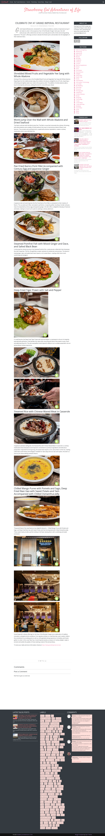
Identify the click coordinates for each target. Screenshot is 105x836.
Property (52, 810)
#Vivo (61, 726)
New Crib (50, 799)
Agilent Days (50, 729)
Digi (58, 747)
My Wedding (79, 85)
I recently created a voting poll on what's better (81, 758)
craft (41, 747)
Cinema (48, 744)
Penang (53, 804)
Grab (48, 763)
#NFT (53, 718)
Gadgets (78, 73)
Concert (78, 63)
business (55, 736)
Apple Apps (48, 731)
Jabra (41, 783)
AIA (55, 729)
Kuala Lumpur (49, 786)
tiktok (63, 820)
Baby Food (50, 734)
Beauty (78, 56)
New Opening (57, 799)
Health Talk (79, 77)
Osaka (42, 804)
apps (53, 731)
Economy (49, 750)
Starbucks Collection (45, 817)
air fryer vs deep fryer (76, 761)
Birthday (78, 58)
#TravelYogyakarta (54, 726)
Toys (50, 823)
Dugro (42, 750)
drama (61, 747)
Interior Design (50, 778)
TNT (41, 823)
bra (51, 736)
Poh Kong (55, 807)
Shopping (78, 97)
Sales (61, 812)
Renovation (53, 812)
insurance (42, 778)
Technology (79, 99)
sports (62, 815)
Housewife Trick (56, 770)
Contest (62, 744)
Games (62, 760)
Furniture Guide (50, 760)
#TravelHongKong (56, 721)
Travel (77, 101)
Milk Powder (43, 794)
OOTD (54, 802)
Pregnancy (79, 92)
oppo (59, 802)
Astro (60, 731)
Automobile (43, 734)
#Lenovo (48, 716)
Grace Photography (45, 765)
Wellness (48, 828)
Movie (57, 794)
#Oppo (42, 721)
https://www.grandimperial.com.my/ (51, 645)
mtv (61, 794)
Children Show (55, 742)
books (47, 736)
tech (52, 820)
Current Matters (51, 747)
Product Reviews (80, 94)
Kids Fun (42, 786)
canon (47, 739)
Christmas (43, 744)
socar (58, 815)
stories (53, 817)
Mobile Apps (51, 794)
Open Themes (88, 834)
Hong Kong (54, 768)
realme (42, 812)
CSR (45, 747)
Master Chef (60, 789)
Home (11, 2)
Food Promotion (52, 757)
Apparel (42, 731)
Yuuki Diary (79, 108)
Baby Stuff (79, 55)
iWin (60, 781)
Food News (79, 70)
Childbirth (78, 60)
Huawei (42, 773)
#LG (52, 716)
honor (60, 768)
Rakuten (62, 810)
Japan (45, 783)
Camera (42, 739)
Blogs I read (48, 2)
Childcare (78, 62)
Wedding (78, 106)
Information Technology (82, 82)
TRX (51, 825)
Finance (53, 755)
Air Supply (60, 729)
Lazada (42, 789)
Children (48, 742)
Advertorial (79, 53)
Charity (55, 739)
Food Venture (43, 26)
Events (28, 2)
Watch (57, 825)
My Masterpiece (53, 796)
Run (58, 812)
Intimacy (57, 778)
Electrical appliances (81, 65)
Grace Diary (41, 2)
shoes (48, 815)
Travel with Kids (80, 104)
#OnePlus (58, 718)
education (55, 750)
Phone (42, 807)
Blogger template (79, 834)
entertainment (55, 752)
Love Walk (78, 84)
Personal (78, 89)
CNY (53, 744)
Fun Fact (42, 760)
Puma (57, 810)
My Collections (44, 796)
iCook (77, 109)
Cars (51, 739)
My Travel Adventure (19, 2)
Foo (58, 755)
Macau (53, 789)
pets (63, 804)
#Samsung (79, 51)
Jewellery (50, 783)
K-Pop (58, 783)
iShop (77, 113)
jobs (55, 783)
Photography (79, 91)
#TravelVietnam (44, 726)
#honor (42, 716)
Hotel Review (79, 80)
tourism (46, 823)
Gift (41, 763)
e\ (45, 750)
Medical (59, 791)
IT (57, 781)
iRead (77, 111)
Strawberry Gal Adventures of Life (52, 10)
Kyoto (55, 786)
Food (77, 68)
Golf (44, 763)
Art (57, 731)
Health (56, 765)
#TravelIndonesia (44, 723)
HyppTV (47, 773)
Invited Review (44, 781)
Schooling (42, 815)
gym (53, 765)
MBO (41, 791)
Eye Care (42, 755)
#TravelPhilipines (54, 723)
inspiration (56, 776)
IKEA (56, 773)
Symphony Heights (45, 820)
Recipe (77, 96)
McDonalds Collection (50, 791)
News (41, 802)
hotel (41, 770)
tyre (54, 825)
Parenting (34, 2)
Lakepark (60, 786)
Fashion (48, 755)
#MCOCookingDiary (81, 50)
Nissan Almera (48, 802)
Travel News (79, 102)
